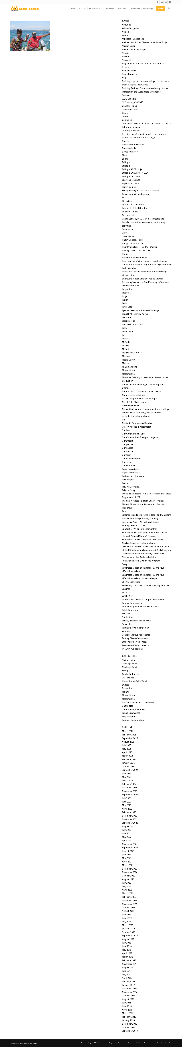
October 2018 (128, 932)
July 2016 (126, 1002)
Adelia (125, 35)
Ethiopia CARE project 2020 (135, 173)
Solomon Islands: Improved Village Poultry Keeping (146, 515)
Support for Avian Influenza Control (139, 529)
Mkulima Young (129, 367)
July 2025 (126, 745)
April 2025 (127, 752)
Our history (127, 617)
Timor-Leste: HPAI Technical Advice (139, 557)
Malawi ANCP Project (132, 352)
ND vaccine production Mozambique (139, 398)
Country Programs (131, 130)
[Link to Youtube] (170, 2)
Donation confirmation (133, 144)
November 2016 (129, 992)
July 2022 (126, 830)
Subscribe (127, 624)
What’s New (127, 596)
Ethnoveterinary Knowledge (135, 642)
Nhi (124, 419)
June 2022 (127, 833)
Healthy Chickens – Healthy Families (139, 247)
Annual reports (129, 74)
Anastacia (126, 60)
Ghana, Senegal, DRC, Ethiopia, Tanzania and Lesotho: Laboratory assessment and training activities (143, 222)
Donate (125, 141)
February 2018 (129, 960)
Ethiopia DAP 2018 (131, 176)
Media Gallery (128, 360)
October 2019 (128, 907)
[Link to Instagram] (165, 2)
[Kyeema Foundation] (24, 8)
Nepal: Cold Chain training (134, 402)
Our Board (127, 430)
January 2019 (128, 928)
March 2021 (127, 865)
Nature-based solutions (133, 395)
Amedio (126, 56)
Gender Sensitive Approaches (136, 635)
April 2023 (127, 809)
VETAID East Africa (131, 582)
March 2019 (127, 925)
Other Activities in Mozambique (137, 427)
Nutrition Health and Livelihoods (138, 702)
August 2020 (128, 879)
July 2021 (126, 854)
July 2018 (126, 943)
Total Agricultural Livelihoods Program (141, 560)
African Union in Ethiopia (134, 49)
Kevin (124, 303)
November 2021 (129, 844)
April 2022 (127, 840)
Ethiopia (126, 162)
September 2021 (130, 847)
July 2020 (126, 883)
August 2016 (128, 999)
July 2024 (126, 773)
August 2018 (128, 939)
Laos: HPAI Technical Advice (135, 314)
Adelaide (126, 32)
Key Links (126, 613)
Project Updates (129, 716)
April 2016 (127, 1010)
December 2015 (129, 1024)
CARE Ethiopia (129, 99)
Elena (124, 155)
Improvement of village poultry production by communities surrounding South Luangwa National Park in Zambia (146, 264)
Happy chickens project (133, 243)
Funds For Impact (130, 674)
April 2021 (127, 861)
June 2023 (127, 802)
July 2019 (126, 914)
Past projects (128, 479)
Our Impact (127, 441)
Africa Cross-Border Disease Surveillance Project (145, 42)
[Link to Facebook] (157, 2)
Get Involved (128, 215)
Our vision (127, 462)
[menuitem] (73, 8)
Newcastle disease (130, 405)
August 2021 (128, 851)
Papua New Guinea (131, 469)
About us (126, 25)
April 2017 (127, 978)
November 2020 (129, 872)
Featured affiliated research (135, 645)
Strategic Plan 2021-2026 (134, 525)
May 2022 (126, 837)
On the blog (127, 706)
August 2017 (128, 967)
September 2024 (130, 770)
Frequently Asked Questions (135, 208)
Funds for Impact (130, 211)
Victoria (126, 592)
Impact (125, 685)
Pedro (125, 483)
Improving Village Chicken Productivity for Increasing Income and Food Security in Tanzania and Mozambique (145, 282)
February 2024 (129, 784)
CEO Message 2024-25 (132, 102)
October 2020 (128, 875)
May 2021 (126, 858)
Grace (124, 233)
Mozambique (128, 370)
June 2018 (127, 946)
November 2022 (129, 819)
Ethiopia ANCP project (133, 169)
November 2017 (129, 964)
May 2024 (126, 777)
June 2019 (127, 918)
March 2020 (127, 893)
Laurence (126, 317)
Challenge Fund (129, 106)
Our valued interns (131, 458)
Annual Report (129, 70)
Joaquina (126, 292)
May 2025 (126, 749)
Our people (127, 448)
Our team (126, 455)
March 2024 (127, 780)
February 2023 (129, 812)
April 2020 (127, 890)
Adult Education (130, 610)
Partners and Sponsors (133, 476)
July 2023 (126, 798)
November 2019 (129, 904)
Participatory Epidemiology (135, 628)
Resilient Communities (133, 720)
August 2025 (128, 742)
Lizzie (124, 328)
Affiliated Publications (133, 39)
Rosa (124, 511)
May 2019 (126, 921)
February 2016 (129, 1017)
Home (125, 254)
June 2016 (127, 1006)
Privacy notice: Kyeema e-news (136, 620)
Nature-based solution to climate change (141, 391)
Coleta (125, 116)
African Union (128, 46)
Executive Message (131, 180)
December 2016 (129, 988)
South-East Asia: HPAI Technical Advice (140, 522)
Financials (127, 201)
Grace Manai (128, 236)
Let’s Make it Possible (132, 324)
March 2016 (127, 1013)
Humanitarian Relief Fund (134, 257)
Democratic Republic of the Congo (138, 137)
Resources (127, 508)
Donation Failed (129, 148)
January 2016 (128, 1020)
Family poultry (129, 187)
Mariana (126, 356)
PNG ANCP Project (130, 487)
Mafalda (126, 342)
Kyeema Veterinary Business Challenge (140, 310)
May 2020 (126, 886)
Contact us (127, 120)
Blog (124, 77)
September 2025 (130, 738)
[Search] (169, 8)
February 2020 (129, 897)
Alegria (125, 53)
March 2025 (127, 756)
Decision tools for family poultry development (144, 134)
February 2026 (129, 734)
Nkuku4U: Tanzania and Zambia (137, 423)
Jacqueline (127, 289)
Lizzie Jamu (127, 331)
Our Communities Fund (133, 434)
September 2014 (130, 1031)
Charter (125, 113)
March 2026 (127, 731)
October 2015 (128, 1027)
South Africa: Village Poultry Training (140, 518)
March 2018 (127, 957)
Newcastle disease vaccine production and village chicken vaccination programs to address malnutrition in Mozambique (145, 413)
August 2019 (128, 911)
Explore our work (130, 183)
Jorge (124, 296)
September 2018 (130, 935)
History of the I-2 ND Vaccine (136, 250)
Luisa (124, 335)
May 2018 (126, 950)
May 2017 (126, 974)
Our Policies (128, 451)
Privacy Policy (128, 490)
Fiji (123, 197)
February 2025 (129, 759)
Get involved (128, 677)
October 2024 (128, 766)
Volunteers (127, 631)
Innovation (127, 688)
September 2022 (130, 823)
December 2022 (129, 816)
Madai (125, 338)
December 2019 (129, 900)
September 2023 (130, 794)
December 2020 (129, 869)
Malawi (125, 345)
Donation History (130, 151)
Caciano (126, 95)
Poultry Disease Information (135, 638)
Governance (127, 229)
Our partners (128, 444)
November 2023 (129, 791)
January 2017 (128, 985)
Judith (125, 300)
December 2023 (129, 787)
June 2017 (127, 971)
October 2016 (128, 995)
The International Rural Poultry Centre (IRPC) (143, 553)
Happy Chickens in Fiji (132, 240)
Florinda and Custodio (133, 204)
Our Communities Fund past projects (140, 437)
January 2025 (128, 763)
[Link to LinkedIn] (161, 2)
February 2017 (129, 981)
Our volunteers (129, 465)
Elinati (125, 159)
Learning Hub (128, 321)
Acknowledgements (131, 28)
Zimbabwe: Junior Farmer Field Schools (141, 606)
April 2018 (127, 953)
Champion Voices (130, 109)
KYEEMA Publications (132, 649)
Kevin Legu (127, 307)
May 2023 (126, 805)
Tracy (124, 564)
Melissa (125, 363)
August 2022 (128, 826)
